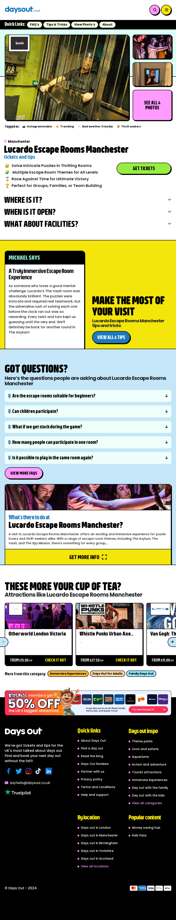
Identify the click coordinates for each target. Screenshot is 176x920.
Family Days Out (141, 673)
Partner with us (92, 771)
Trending (65, 126)
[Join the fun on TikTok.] (39, 771)
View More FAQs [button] (23, 473)
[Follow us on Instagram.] (30, 771)
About (107, 24)
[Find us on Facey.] (10, 771)
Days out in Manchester (99, 835)
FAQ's (34, 24)
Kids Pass (139, 835)
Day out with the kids (148, 795)
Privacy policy (91, 779)
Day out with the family (150, 788)
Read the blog (92, 756)
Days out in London (96, 827)
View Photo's (84, 24)
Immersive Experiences (68, 673)
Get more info (84, 557)
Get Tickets (144, 168)
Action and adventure (149, 764)
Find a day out (92, 748)
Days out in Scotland (97, 858)
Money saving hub (146, 827)
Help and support (95, 795)
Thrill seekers (129, 126)
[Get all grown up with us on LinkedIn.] (49, 771)
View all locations (95, 866)
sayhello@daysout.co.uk (30, 782)
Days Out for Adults (108, 673)
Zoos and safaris (145, 749)
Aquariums (140, 757)
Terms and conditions (98, 787)
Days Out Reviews (95, 764)
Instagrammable (37, 126)
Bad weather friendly (95, 126)
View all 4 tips (111, 337)
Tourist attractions (147, 772)
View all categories (147, 803)
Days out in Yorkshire (97, 851)
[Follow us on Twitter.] (20, 771)
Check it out (55, 659)
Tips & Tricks (56, 24)
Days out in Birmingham (99, 843)
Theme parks (142, 741)
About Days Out (93, 740)
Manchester (19, 141)
